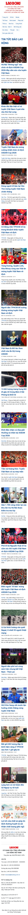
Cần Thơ (3, 197)
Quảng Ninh (4, 117)
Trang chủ (5, 17)
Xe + (18, 30)
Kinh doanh (13, 20)
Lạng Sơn (4, 793)
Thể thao (4, 20)
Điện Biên (4, 677)
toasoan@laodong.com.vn (12, 875)
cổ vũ (18, 121)
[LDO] (14, 55)
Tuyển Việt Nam (5, 158)
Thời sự (4, 23)
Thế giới (12, 30)
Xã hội (12, 17)
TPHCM (3, 238)
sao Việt (3, 281)
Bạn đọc (11, 23)
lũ (17, 640)
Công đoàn (19, 23)
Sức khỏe (5, 30)
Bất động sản (17, 27)
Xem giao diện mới (7, 33)
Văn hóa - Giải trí (7, 27)
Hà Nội (3, 78)
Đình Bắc (3, 441)
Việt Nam (4, 361)
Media (17, 17)
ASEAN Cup (10, 599)
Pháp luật (20, 20)
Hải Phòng (4, 400)
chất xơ (12, 832)
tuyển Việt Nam (8, 82)
